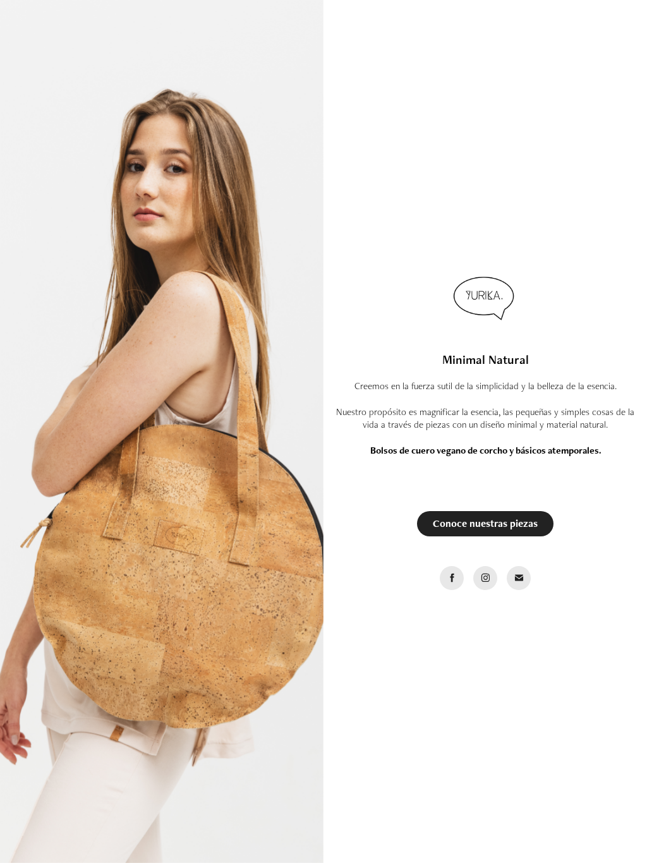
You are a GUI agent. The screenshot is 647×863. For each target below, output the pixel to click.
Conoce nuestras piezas (485, 523)
